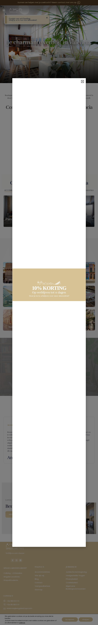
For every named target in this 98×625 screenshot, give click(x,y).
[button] (82, 81)
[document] (49, 312)
